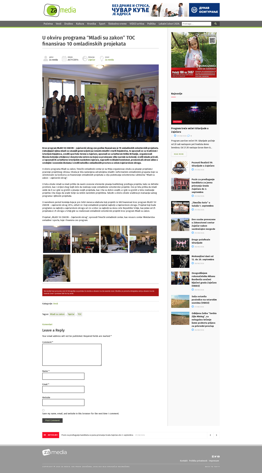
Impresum (214, 461)
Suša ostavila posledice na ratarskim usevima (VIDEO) (204, 299)
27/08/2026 (199, 307)
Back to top (211, 467)
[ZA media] (59, 16)
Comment (47, 342)
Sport (102, 23)
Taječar (71, 314)
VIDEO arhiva (137, 23)
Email (45, 384)
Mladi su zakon (57, 314)
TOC (80, 314)
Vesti (58, 23)
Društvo (68, 23)
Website (46, 397)
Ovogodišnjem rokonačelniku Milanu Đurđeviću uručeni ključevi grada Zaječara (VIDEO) (204, 279)
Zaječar (91, 60)
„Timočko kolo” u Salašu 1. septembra (77, 435)
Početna (48, 23)
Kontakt (184, 461)
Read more (179, 154)
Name (45, 371)
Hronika (91, 23)
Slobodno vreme (117, 23)
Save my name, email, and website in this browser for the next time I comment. (80, 413)
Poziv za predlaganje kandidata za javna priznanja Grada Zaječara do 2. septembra (203, 186)
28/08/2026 (199, 247)
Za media (109, 60)
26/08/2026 (199, 330)
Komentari (47, 324)
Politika (151, 23)
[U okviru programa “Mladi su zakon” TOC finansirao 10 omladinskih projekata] (100, 103)
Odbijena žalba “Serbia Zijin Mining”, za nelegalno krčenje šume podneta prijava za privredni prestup (204, 319)
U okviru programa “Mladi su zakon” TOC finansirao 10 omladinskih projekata (88, 41)
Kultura (80, 23)
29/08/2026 (181, 136)
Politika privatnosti (198, 461)
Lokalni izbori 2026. (169, 23)
